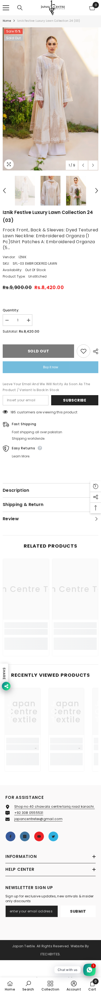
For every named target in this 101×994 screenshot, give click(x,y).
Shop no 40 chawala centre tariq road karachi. (54, 806)
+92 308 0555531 (28, 812)
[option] (50, 98)
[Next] (93, 165)
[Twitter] (53, 836)
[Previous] (83, 165)
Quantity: (11, 310)
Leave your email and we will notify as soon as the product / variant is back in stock (46, 387)
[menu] (6, 8)
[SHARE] (94, 351)
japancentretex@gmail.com (38, 819)
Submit (78, 911)
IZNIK (22, 257)
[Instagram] (25, 836)
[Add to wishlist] (83, 351)
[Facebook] (10, 836)
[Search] (20, 8)
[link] (26, 632)
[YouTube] (39, 836)
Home (7, 21)
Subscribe (74, 400)
